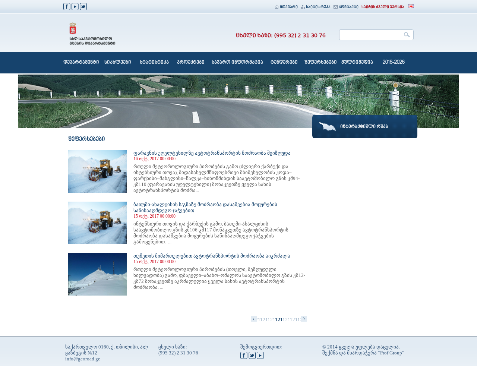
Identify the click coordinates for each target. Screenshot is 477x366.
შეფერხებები (320, 63)
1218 (286, 319)
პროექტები (191, 63)
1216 (271, 319)
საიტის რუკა (318, 7)
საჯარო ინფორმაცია (237, 63)
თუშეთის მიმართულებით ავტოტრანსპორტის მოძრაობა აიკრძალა (211, 256)
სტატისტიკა (154, 63)
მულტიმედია (357, 63)
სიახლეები (117, 63)
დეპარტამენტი (81, 63)
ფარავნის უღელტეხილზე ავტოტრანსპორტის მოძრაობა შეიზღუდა (212, 153)
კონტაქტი (348, 7)
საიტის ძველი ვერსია (382, 7)
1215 (264, 319)
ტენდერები (284, 63)
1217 (278, 319)
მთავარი (289, 7)
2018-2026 (394, 63)
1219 (293, 319)
